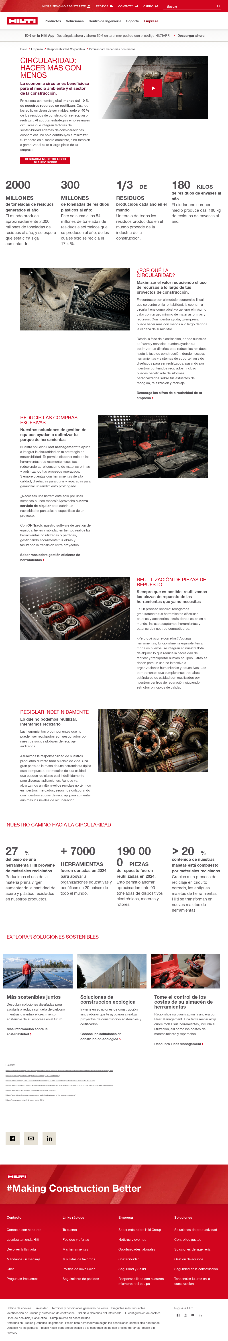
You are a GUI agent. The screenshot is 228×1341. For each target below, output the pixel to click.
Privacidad (41, 1308)
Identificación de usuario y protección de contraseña (41, 1312)
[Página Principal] (22, 21)
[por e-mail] (31, 1138)
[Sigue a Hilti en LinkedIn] (200, 1315)
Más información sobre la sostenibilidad (27, 1031)
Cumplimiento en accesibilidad (70, 1317)
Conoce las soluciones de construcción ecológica (101, 1036)
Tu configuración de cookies (143, 1312)
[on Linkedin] (50, 1138)
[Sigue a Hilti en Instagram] (185, 1315)
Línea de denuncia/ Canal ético (27, 1317)
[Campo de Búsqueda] (218, 6)
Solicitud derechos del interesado (99, 1312)
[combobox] (192, 6)
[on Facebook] (13, 1138)
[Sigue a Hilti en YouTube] (192, 1315)
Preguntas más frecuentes (128, 1308)
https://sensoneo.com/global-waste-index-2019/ (25, 1100)
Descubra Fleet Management (177, 1044)
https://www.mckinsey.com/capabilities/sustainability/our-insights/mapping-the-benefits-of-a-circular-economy (50, 1080)
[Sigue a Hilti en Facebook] (178, 1315)
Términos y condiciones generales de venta (80, 1308)
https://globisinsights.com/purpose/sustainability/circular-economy (33, 1075)
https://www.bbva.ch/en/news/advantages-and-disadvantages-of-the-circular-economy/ (40, 1095)
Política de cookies (19, 1308)
